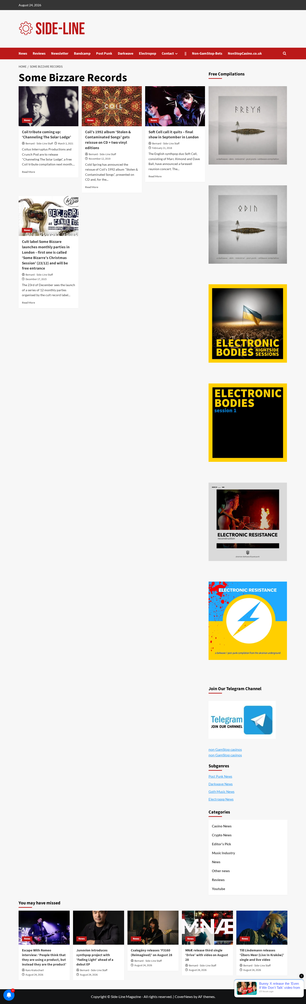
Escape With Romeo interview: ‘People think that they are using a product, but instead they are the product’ (44, 957)
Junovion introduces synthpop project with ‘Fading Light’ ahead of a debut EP (94, 957)
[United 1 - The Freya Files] (248, 125)
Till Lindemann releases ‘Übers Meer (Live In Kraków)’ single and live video (262, 955)
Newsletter (59, 53)
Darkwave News (221, 784)
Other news (221, 871)
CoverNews (184, 996)
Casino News (222, 826)
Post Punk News (220, 776)
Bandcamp (82, 53)
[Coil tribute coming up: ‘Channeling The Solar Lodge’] (48, 106)
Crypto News (222, 835)
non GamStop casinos (225, 749)
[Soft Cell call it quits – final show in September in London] (175, 106)
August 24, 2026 (34, 975)
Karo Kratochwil (35, 970)
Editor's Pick (221, 844)
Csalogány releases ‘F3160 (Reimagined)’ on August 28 (151, 952)
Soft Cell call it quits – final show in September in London (174, 134)
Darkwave (125, 53)
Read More (28, 171)
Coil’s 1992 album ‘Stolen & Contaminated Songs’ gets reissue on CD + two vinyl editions (108, 140)
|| (185, 53)
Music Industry (223, 853)
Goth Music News (222, 792)
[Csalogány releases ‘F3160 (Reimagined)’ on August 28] (153, 928)
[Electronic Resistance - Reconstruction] (248, 522)
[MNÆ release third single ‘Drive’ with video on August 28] (207, 928)
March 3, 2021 (65, 144)
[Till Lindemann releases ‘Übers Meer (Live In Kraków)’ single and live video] (261, 928)
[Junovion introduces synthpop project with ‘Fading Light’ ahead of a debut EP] (98, 928)
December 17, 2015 (36, 279)
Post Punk (104, 53)
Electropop (147, 53)
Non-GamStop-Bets (207, 53)
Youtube (218, 889)
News (23, 53)
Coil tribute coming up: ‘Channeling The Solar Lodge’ (46, 134)
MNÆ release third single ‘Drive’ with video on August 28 (206, 955)
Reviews (39, 53)
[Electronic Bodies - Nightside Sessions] (248, 323)
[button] (284, 53)
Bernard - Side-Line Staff (39, 144)
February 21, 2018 (162, 148)
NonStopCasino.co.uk (245, 53)
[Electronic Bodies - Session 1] (248, 422)
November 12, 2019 (99, 159)
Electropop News (221, 799)
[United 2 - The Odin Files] (248, 224)
